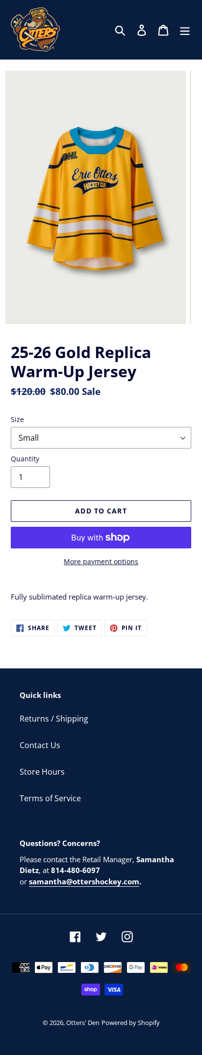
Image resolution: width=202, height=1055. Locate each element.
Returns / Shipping (54, 718)
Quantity (25, 458)
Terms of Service (50, 798)
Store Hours (42, 771)
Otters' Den (83, 1022)
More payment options (101, 561)
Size (17, 419)
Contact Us (40, 745)
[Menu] (185, 30)
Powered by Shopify (130, 1022)
